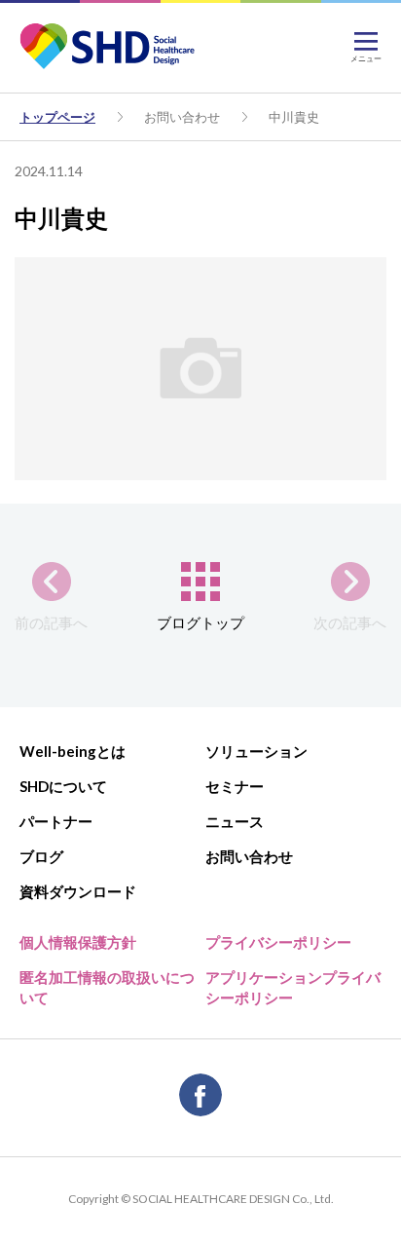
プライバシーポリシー (278, 942)
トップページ (57, 117)
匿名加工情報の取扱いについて (107, 987)
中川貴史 (294, 117)
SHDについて (63, 786)
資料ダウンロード (77, 891)
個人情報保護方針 (77, 942)
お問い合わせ (182, 117)
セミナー (234, 786)
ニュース (234, 821)
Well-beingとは (72, 751)
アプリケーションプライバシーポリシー (293, 987)
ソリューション (256, 751)
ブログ (41, 856)
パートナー (55, 821)
